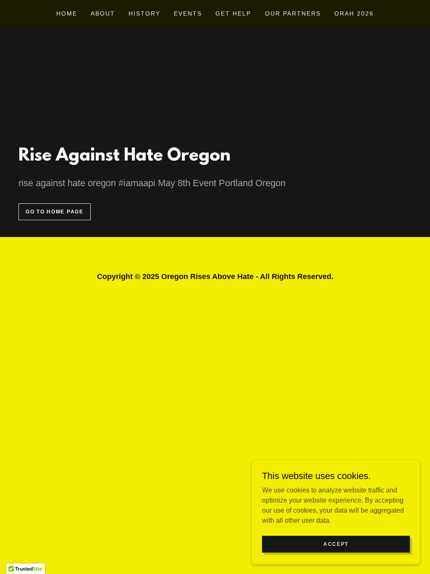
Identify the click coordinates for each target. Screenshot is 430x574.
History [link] (144, 13)
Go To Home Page (55, 212)
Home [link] (66, 13)
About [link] (103, 13)
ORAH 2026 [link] (354, 13)
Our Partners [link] (293, 13)
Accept (336, 544)
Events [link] (188, 13)
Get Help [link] (233, 13)
